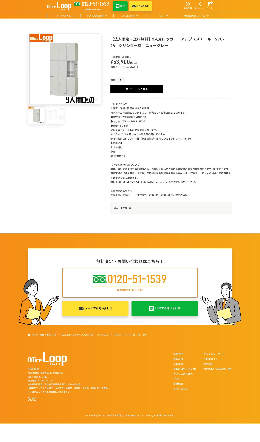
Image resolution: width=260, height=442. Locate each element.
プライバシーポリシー (215, 354)
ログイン (199, 8)
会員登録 (188, 8)
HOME (34, 334)
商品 (116, 207)
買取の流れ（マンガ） (185, 369)
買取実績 (178, 364)
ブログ (161, 15)
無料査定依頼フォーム (194, 15)
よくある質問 (128, 15)
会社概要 (178, 383)
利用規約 (208, 364)
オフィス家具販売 (95, 15)
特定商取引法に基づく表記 (217, 369)
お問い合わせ (142, 6)
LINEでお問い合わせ (167, 308)
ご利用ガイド (210, 359)
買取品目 (178, 359)
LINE (122, 6)
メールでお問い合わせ (98, 308)
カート (209, 6)
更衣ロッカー (127, 207)
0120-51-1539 (95, 3)
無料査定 (178, 354)
